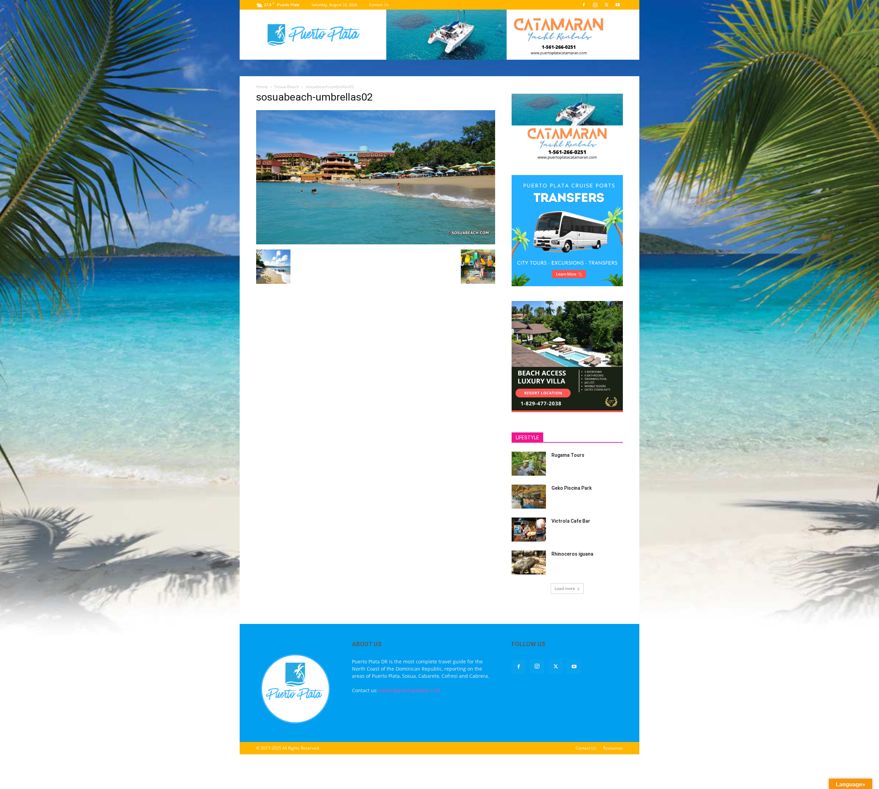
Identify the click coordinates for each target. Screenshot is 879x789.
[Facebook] (584, 5)
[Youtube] (618, 5)
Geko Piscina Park (571, 488)
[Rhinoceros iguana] (529, 562)
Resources (613, 748)
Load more (565, 588)
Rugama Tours (567, 455)
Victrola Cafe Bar (570, 521)
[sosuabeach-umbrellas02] (375, 242)
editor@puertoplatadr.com (410, 690)
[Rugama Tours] (529, 464)
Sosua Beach (286, 87)
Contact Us (378, 4)
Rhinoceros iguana (572, 554)
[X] (606, 5)
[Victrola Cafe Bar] (529, 530)
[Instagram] (595, 5)
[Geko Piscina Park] (529, 497)
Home (262, 87)
